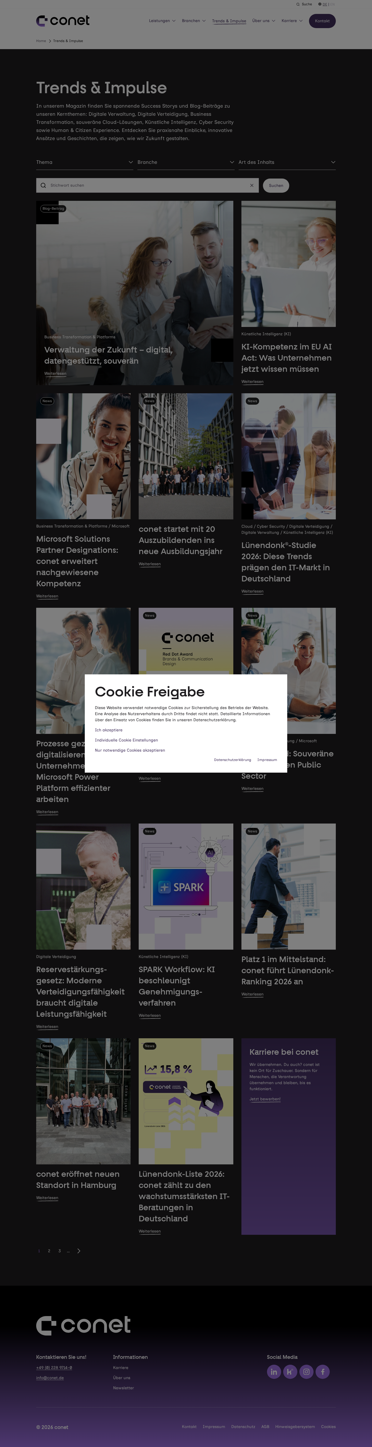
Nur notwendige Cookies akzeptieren (130, 750)
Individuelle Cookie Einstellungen (126, 740)
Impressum (267, 760)
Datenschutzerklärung (232, 760)
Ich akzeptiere (108, 730)
